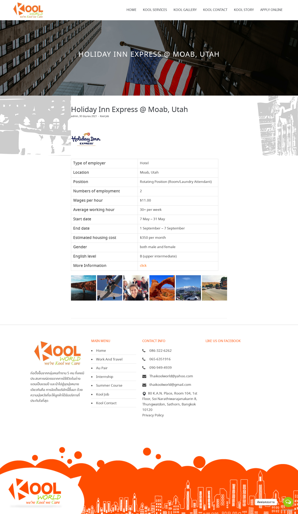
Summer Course (109, 385)
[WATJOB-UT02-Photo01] (135, 287)
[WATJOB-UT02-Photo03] (214, 287)
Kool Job (104, 116)
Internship (104, 377)
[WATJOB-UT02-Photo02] (162, 287)
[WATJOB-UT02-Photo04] (83, 287)
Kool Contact (106, 403)
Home (101, 350)
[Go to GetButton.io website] (288, 510)
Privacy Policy (153, 415)
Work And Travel (109, 359)
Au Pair (102, 368)
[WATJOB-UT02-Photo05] (188, 287)
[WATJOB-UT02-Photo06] (109, 287)
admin (74, 116)
